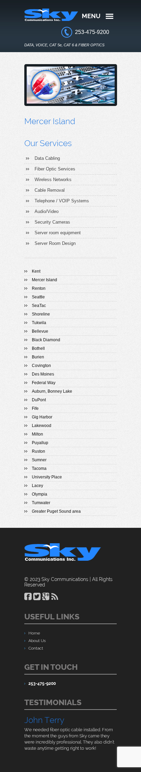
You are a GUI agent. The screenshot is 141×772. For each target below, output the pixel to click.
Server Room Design (55, 243)
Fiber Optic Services (55, 168)
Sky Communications (64, 579)
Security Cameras (52, 222)
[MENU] (109, 16)
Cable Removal (50, 190)
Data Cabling (47, 158)
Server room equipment (58, 232)
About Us (37, 640)
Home (34, 633)
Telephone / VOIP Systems (62, 200)
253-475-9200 (92, 32)
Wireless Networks (53, 179)
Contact (35, 648)
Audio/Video (47, 211)
